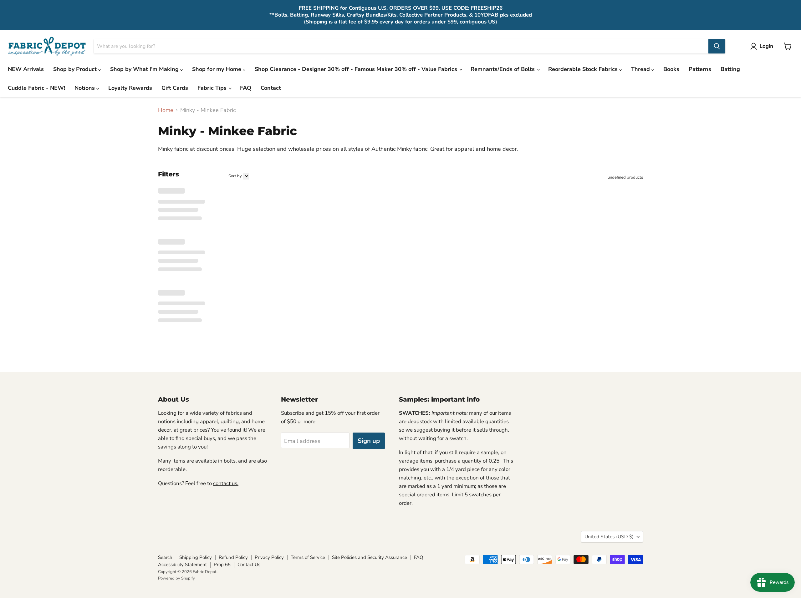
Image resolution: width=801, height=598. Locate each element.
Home (165, 110)
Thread (641, 69)
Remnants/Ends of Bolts (503, 69)
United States (609, 536)
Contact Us (248, 564)
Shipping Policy (195, 557)
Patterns (700, 69)
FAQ (245, 88)
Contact (271, 88)
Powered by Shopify (176, 578)
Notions (85, 88)
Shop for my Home (217, 69)
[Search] (716, 46)
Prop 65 (222, 564)
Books (671, 69)
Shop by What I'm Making (145, 69)
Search (165, 557)
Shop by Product (75, 69)
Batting (730, 69)
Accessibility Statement (182, 564)
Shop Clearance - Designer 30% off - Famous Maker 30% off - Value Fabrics (357, 69)
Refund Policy (233, 557)
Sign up (369, 441)
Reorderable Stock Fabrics (583, 69)
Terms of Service (308, 557)
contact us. (225, 483)
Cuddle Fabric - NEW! (36, 88)
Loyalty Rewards (130, 88)
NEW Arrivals (26, 69)
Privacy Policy (269, 557)
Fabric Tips (212, 88)
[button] (763, 46)
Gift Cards (174, 88)
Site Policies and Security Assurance (369, 557)
